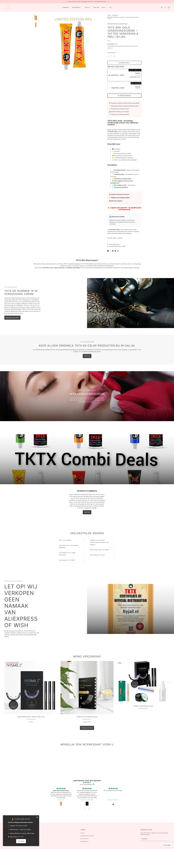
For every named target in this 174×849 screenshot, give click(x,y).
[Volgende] (108, 1)
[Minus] (108, 56)
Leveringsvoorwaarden (87, 835)
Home (108, 15)
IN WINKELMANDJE (124, 96)
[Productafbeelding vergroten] (73, 46)
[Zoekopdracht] (162, 8)
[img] (87, 782)
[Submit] (167, 838)
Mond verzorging (87, 656)
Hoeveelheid (111, 52)
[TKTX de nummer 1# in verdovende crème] (130, 303)
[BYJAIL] (8, 7)
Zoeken (82, 833)
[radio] (124, 75)
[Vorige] (65, 1)
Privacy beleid (84, 838)
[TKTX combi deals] (87, 459)
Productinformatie (114, 244)
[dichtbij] (37, 817)
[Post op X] (110, 251)
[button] (118, 251)
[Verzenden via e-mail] (115, 251)
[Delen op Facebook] (108, 251)
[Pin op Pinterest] (113, 251)
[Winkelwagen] (169, 8)
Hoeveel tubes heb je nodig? (117, 246)
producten (114, 15)
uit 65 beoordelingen (86, 784)
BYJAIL (109, 40)
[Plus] (114, 56)
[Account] (165, 8)
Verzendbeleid (84, 841)
